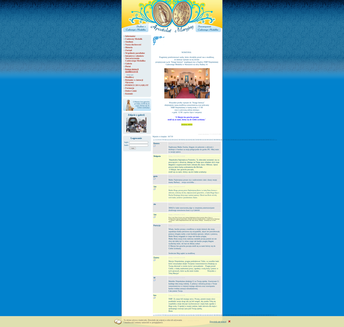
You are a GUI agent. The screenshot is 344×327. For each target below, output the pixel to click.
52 (238, 139)
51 (237, 139)
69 (268, 139)
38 (214, 139)
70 (270, 139)
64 (259, 139)
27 (195, 139)
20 (183, 139)
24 (190, 139)
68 (266, 139)
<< (154, 139)
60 (252, 139)
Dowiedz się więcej (218, 322)
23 (188, 139)
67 (265, 139)
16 (176, 139)
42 (221, 139)
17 (177, 139)
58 (249, 139)
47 (230, 139)
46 (228, 139)
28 (197, 139)
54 (242, 139)
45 (226, 139)
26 (193, 139)
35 (209, 139)
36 (211, 139)
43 (223, 139)
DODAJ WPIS (186, 124)
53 (240, 139)
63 (258, 139)
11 (167, 139)
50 (235, 139)
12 (169, 139)
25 (191, 139)
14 (172, 139)
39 (216, 139)
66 (263, 139)
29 (198, 139)
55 (244, 139)
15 (174, 139)
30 (200, 139)
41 (219, 139)
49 (233, 139)
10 (165, 139)
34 (207, 139)
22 (186, 139)
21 (184, 139)
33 (205, 139)
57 (247, 139)
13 (170, 139)
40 (217, 139)
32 (204, 139)
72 (273, 139)
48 (231, 139)
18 (179, 139)
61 (254, 139)
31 (202, 139)
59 (251, 139)
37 (212, 139)
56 (245, 139)
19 (181, 139)
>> (276, 139)
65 (261, 139)
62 (256, 139)
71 (272, 139)
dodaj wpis (130, 75)
